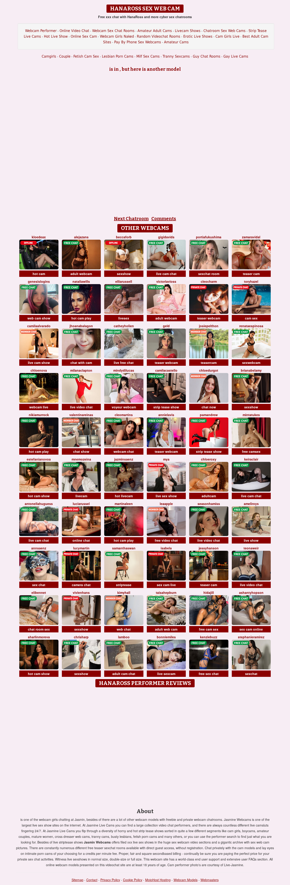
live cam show (39, 362)
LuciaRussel (81, 503)
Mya (166, 459)
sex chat (38, 585)
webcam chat (124, 451)
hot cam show (39, 496)
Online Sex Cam (84, 36)
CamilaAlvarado (39, 326)
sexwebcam (251, 362)
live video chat (81, 407)
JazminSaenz (123, 459)
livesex (123, 318)
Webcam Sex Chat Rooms (113, 31)
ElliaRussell (123, 281)
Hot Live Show (56, 36)
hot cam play (81, 318)
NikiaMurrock (39, 414)
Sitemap (77, 880)
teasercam (209, 362)
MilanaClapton (81, 370)
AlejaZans (81, 237)
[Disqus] (145, 746)
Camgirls (49, 56)
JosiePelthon (208, 326)
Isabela (166, 548)
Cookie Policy (132, 880)
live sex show (166, 496)
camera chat (81, 585)
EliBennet (38, 592)
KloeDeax (39, 237)
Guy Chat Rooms (206, 56)
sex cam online (251, 629)
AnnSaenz (38, 548)
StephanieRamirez (251, 637)
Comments (163, 218)
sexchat (251, 673)
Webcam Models (186, 880)
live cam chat (166, 273)
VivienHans (81, 592)
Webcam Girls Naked (117, 36)
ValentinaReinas (81, 414)
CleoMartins (124, 414)
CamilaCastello (166, 370)
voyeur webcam (124, 407)
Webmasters (210, 880)
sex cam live (166, 585)
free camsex (251, 451)
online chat (81, 540)
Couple (64, 56)
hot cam (39, 273)
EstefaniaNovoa (39, 459)
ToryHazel (251, 281)
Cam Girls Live (227, 36)
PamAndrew (209, 414)
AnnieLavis (166, 414)
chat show (81, 451)
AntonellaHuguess (39, 503)
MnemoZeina (81, 459)
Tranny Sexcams (176, 56)
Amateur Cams (176, 42)
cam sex (251, 318)
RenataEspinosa (251, 326)
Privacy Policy (110, 880)
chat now (209, 407)
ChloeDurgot (208, 370)
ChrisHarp (81, 637)
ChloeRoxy (208, 459)
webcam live (38, 407)
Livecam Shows (188, 31)
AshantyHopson (251, 592)
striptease (123, 585)
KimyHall (123, 592)
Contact (91, 880)
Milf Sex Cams (148, 56)
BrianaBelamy (251, 370)
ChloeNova (39, 370)
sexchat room (208, 273)
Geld (166, 326)
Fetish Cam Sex (86, 56)
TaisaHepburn (166, 592)
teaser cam (251, 273)
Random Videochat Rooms (158, 36)
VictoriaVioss (166, 281)
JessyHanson (209, 548)
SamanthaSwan (123, 548)
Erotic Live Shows (198, 36)
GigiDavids (166, 237)
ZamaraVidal (251, 237)
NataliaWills (81, 281)
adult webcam (81, 273)
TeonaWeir (251, 548)
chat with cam (81, 362)
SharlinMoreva (39, 637)
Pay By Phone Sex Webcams (137, 42)
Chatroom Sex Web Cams (224, 31)
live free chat (124, 362)
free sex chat (209, 673)
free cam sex (208, 629)
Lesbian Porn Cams (117, 56)
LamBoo (124, 637)
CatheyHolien (124, 326)
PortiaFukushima (208, 237)
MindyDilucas (123, 370)
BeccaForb (124, 237)
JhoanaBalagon (81, 326)
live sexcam (166, 673)
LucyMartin (81, 548)
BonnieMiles (166, 637)
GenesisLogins (39, 281)
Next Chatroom (131, 218)
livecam (81, 496)
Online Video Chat (74, 31)
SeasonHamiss (209, 503)
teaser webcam (208, 318)
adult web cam (166, 629)
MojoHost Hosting (158, 880)
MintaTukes (251, 414)
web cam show (38, 318)
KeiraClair (251, 459)
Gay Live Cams (235, 56)
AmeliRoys (251, 503)
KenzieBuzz (208, 637)
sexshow (124, 273)
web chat (124, 629)
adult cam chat (123, 673)
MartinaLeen (124, 503)
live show (251, 540)
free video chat (166, 540)
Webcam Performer (41, 31)
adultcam (209, 496)
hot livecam (124, 496)
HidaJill (208, 592)
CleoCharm (209, 281)
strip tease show (166, 407)
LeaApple (166, 503)
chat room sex (39, 629)
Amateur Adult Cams (155, 31)
